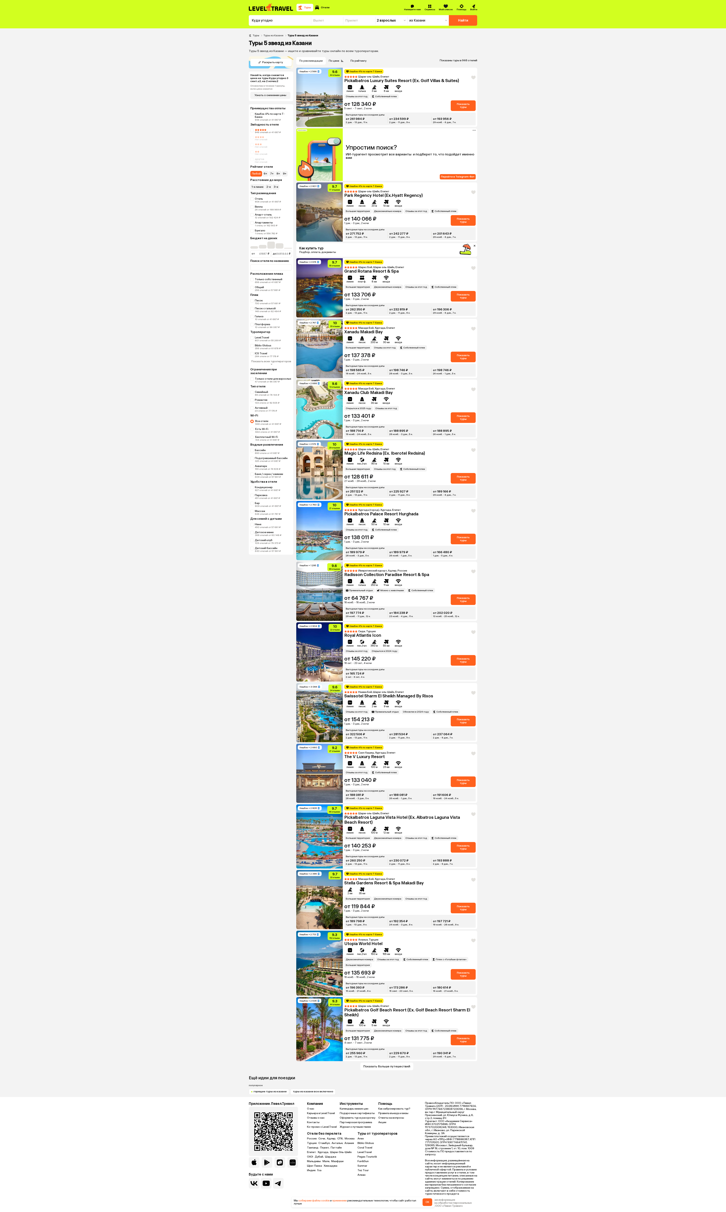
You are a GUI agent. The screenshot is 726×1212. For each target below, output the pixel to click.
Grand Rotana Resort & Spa (371, 271)
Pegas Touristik (367, 1156)
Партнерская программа (356, 1122)
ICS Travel (261, 353)
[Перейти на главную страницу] (271, 8)
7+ (272, 173)
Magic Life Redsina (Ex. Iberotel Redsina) (384, 453)
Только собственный (268, 279)
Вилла (259, 206)
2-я (268, 186)
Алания (349, 1143)
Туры (256, 35)
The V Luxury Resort (364, 756)
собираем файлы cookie (314, 1200)
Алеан (361, 1174)
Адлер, (332, 1138)
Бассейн (260, 450)
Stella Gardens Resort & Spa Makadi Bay (384, 883)
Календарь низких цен (354, 1108)
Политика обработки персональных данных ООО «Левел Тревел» (448, 1204)
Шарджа (330, 1156)
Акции (382, 1122)
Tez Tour (363, 1170)
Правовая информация (440, 1199)
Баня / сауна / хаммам (269, 474)
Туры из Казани (273, 35)
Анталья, (338, 1143)
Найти (463, 20)
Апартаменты (264, 222)
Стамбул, (324, 1143)
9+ (284, 173)
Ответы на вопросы (391, 1117)
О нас (310, 1108)
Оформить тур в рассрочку (357, 1117)
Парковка (261, 495)
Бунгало (260, 230)
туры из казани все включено (313, 1091)
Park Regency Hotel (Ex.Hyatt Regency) (383, 195)
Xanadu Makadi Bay (363, 331)
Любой (256, 173)
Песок (259, 300)
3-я (276, 186)
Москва (349, 1138)
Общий (259, 287)
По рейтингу (358, 60)
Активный (261, 407)
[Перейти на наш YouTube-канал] (266, 1183)
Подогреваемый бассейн (271, 458)
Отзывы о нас (316, 1117)
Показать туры (463, 105)
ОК (427, 1202)
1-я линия (257, 186)
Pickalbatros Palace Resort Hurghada (381, 513)
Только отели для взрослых (273, 378)
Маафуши (337, 1161)
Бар (257, 503)
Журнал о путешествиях (355, 1126)
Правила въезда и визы (393, 1113)
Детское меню (264, 532)
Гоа (319, 1170)
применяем (339, 1200)
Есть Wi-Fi (261, 429)
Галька (259, 316)
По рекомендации (311, 60)
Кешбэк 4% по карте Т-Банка (270, 115)
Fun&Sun (363, 1161)
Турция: (312, 1143)
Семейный (261, 392)
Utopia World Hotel (363, 943)
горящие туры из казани (270, 1091)
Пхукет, (325, 1147)
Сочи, (322, 1138)
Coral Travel (365, 1147)
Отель (259, 198)
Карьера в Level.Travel (321, 1113)
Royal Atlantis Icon (362, 635)
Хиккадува (330, 1165)
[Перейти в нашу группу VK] (254, 1183)
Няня (258, 524)
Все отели (261, 421)
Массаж (260, 511)
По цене (334, 60)
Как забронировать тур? (394, 1108)
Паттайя (336, 1147)
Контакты (313, 1122)
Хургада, (323, 1152)
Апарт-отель (263, 214)
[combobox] (280, 20)
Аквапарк (261, 466)
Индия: (311, 1170)
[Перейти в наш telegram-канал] (278, 1183)
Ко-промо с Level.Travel (322, 1126)
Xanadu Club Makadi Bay (368, 392)
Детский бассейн (266, 548)
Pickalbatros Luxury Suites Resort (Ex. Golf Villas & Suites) (401, 80)
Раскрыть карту (272, 62)
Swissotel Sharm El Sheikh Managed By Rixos (388, 696)
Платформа (262, 324)
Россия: (312, 1138)
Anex (361, 1138)
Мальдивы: (314, 1161)
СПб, (340, 1138)
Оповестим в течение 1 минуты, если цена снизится (267, 87)
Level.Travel (262, 337)
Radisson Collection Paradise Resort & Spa (386, 574)
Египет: (312, 1152)
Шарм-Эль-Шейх (341, 1152)
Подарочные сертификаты (357, 1113)
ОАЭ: (310, 1156)
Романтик (261, 400)
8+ (278, 173)
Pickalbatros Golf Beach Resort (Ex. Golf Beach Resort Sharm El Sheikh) (407, 1012)
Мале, (326, 1161)
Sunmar (362, 1165)
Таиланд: (313, 1147)
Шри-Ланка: (315, 1165)
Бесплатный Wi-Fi (266, 437)
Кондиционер (264, 487)
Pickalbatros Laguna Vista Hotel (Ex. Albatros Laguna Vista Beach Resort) (402, 820)
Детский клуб (263, 540)
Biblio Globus (263, 345)
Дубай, (319, 1156)
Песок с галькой (265, 308)
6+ (265, 173)
